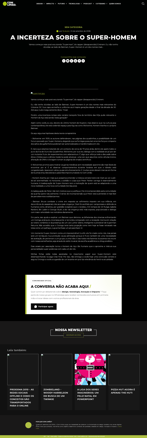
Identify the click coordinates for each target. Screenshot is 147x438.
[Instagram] (83, 61)
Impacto (50, 4)
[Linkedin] (75, 61)
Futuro (61, 4)
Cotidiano (100, 4)
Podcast (88, 4)
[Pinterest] (79, 61)
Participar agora (45, 307)
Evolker (102, 436)
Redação (65, 31)
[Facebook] (67, 61)
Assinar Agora (73, 335)
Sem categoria (73, 27)
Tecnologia (74, 4)
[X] (71, 61)
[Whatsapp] (64, 61)
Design (39, 4)
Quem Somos (115, 4)
